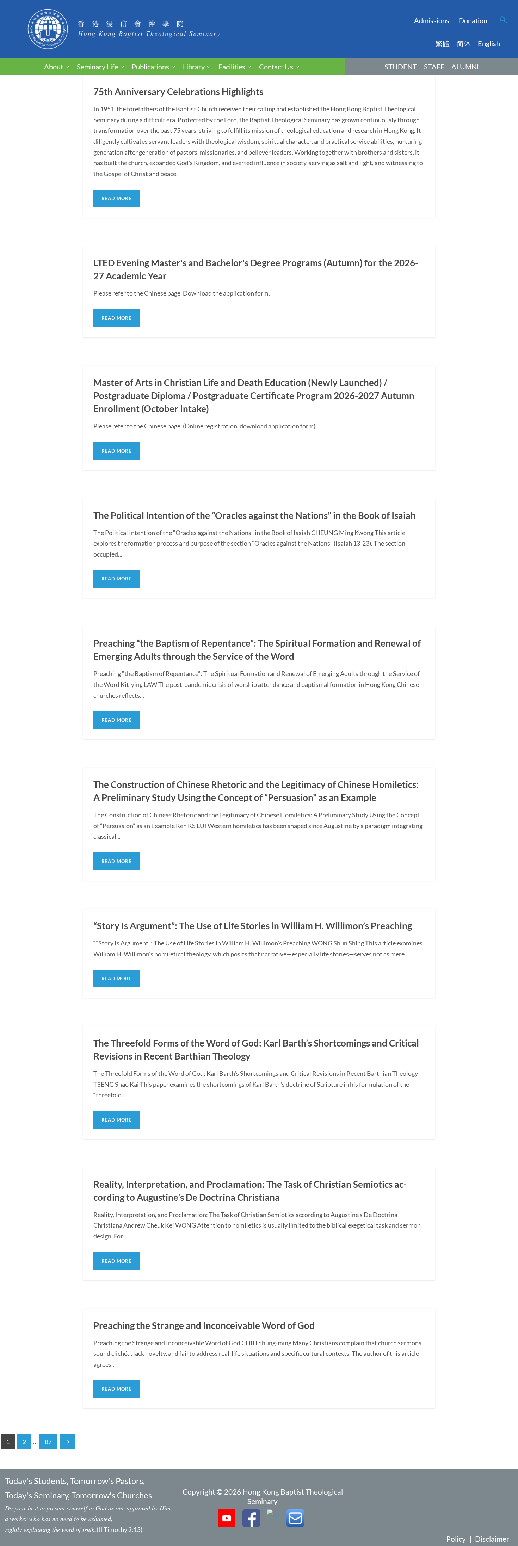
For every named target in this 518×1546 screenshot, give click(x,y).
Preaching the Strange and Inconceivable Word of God (204, 1325)
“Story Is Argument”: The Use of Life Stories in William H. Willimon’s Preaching (252, 925)
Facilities (231, 66)
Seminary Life (97, 66)
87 (48, 1442)
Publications (150, 66)
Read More (116, 198)
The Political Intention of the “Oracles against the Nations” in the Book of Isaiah (254, 515)
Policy (456, 1538)
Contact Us (276, 66)
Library (194, 66)
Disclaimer (492, 1538)
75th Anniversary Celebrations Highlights (178, 91)
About (53, 66)
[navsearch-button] (503, 20)
